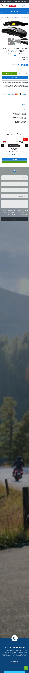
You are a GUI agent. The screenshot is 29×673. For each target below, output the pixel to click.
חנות (22, 17)
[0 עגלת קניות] (2, 5)
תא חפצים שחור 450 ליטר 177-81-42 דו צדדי (14, 151)
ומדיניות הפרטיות (6, 210)
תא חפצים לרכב (17, 17)
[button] (28, 5)
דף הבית (26, 17)
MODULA (23, 57)
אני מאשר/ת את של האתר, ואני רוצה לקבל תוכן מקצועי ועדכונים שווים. (15, 212)
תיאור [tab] (23, 104)
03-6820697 (14, 662)
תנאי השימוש (14, 210)
